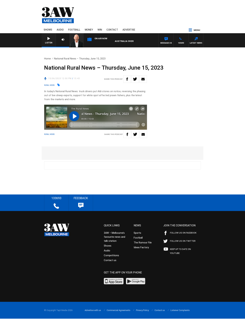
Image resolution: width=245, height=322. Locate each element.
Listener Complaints (180, 310)
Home (47, 58)
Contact (112, 29)
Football (74, 29)
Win (100, 29)
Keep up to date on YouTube (180, 251)
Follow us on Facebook (183, 233)
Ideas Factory (141, 247)
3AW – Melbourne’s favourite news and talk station (114, 236)
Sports (137, 232)
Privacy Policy (142, 310)
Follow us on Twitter (183, 241)
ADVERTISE (128, 29)
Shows (48, 29)
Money (89, 29)
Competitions (111, 255)
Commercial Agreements (118, 310)
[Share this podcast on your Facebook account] (127, 79)
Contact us (110, 260)
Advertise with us (93, 310)
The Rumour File (143, 242)
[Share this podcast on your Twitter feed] (135, 79)
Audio (60, 29)
